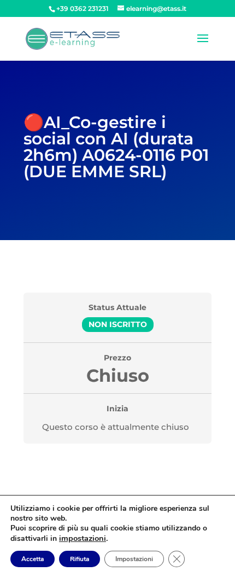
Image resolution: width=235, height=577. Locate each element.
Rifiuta (79, 559)
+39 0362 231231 (82, 8)
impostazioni (82, 538)
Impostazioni (134, 559)
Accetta (32, 559)
